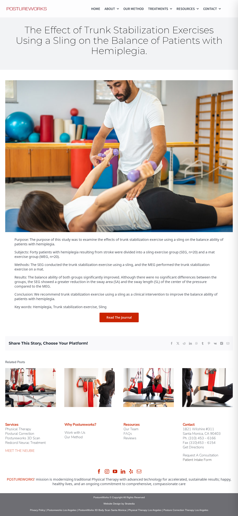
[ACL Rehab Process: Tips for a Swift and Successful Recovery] (207, 370)
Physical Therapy (18, 429)
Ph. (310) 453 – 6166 (199, 438)
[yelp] (131, 471)
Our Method (73, 437)
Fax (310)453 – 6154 (199, 442)
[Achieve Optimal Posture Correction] (148, 370)
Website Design (112, 503)
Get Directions (193, 447)
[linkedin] (123, 471)
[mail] (139, 471)
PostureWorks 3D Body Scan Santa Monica (102, 510)
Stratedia (130, 503)
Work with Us (74, 432)
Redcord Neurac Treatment (25, 442)
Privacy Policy (37, 510)
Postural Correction (19, 433)
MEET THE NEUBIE (19, 450)
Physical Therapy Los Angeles (144, 510)
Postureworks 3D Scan (22, 438)
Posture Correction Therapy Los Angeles (185, 510)
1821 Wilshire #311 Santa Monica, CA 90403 (202, 431)
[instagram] (107, 471)
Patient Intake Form (197, 459)
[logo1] (26, 7)
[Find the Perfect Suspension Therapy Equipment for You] (89, 370)
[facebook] (99, 471)
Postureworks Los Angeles (61, 510)
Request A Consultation (200, 455)
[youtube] (115, 471)
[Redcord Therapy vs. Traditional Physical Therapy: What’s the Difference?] (30, 370)
